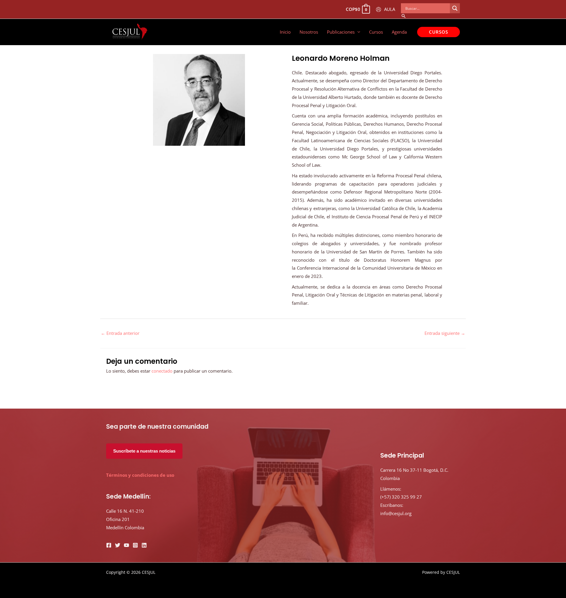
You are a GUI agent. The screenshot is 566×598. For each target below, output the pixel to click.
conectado (162, 371)
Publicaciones (341, 32)
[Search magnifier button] (455, 8)
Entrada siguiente (444, 333)
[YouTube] (126, 545)
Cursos (376, 32)
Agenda (399, 32)
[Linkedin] (144, 545)
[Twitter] (117, 545)
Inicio (285, 32)
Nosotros (309, 32)
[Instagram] (135, 545)
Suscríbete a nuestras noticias (144, 450)
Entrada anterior (120, 333)
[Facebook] (108, 545)
